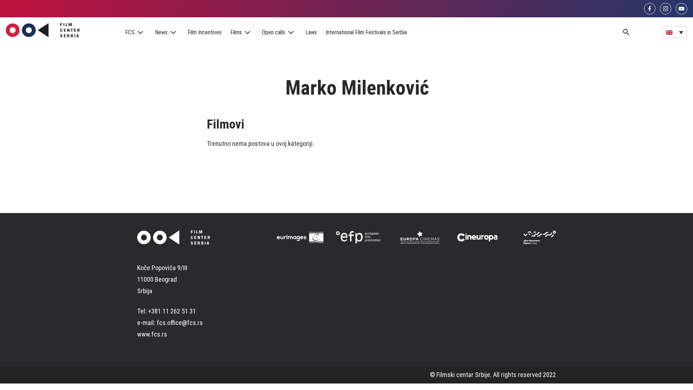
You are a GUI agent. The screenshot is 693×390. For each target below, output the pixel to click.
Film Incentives (205, 32)
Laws (311, 32)
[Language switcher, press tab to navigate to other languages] (674, 32)
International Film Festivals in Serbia (366, 32)
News (161, 32)
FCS (130, 32)
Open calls (273, 32)
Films (236, 32)
